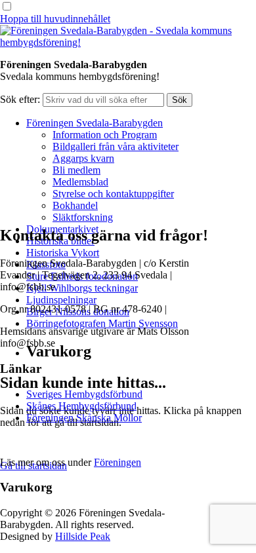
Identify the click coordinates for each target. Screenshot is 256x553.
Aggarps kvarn (83, 158)
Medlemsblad (80, 181)
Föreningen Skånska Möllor (84, 417)
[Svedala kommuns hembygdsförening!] (128, 42)
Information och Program (105, 134)
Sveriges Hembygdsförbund (84, 394)
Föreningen (117, 462)
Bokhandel (75, 205)
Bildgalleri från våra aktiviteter (116, 146)
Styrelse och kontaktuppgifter (113, 193)
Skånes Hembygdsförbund (81, 405)
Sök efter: (20, 99)
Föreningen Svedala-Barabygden (94, 122)
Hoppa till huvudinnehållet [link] (55, 18)
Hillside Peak (82, 536)
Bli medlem (76, 170)
